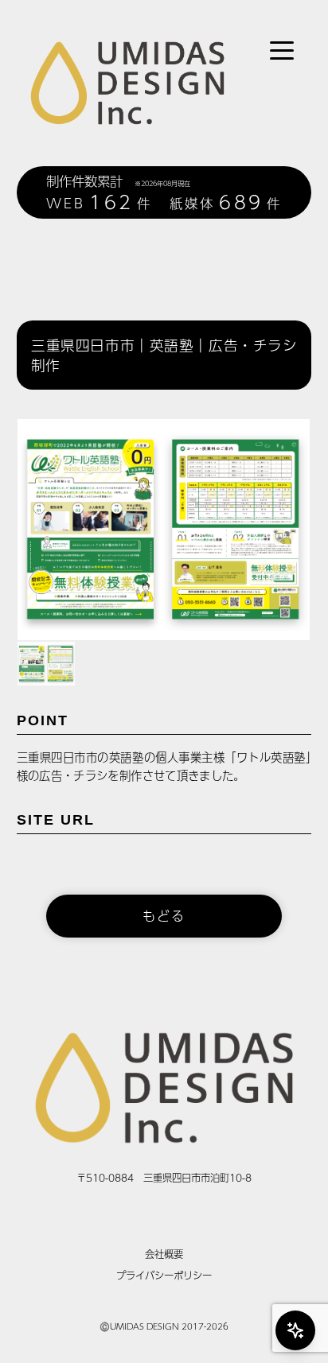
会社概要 (164, 1253)
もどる (164, 916)
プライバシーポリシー (164, 1275)
